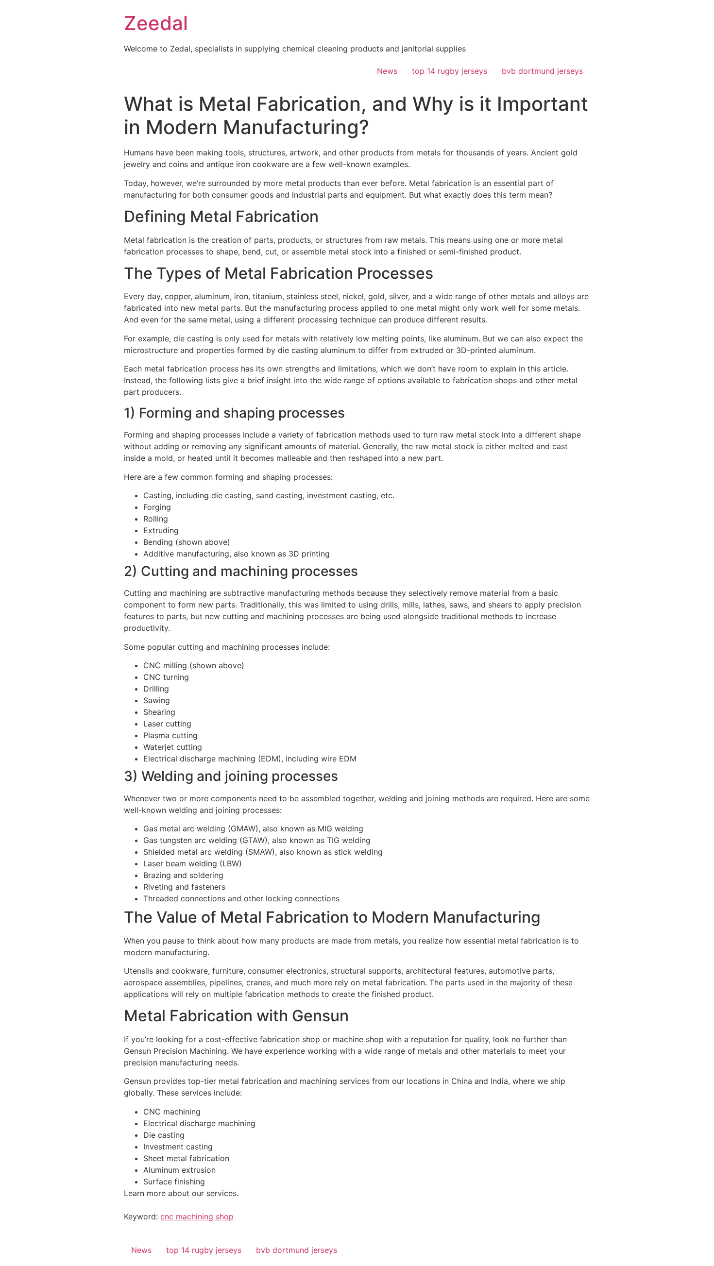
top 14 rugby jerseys (449, 71)
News (387, 71)
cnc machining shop (197, 1216)
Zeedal (156, 23)
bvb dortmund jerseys (542, 71)
